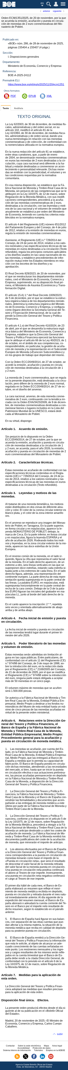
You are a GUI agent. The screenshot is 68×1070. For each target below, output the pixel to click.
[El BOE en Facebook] (34, 1058)
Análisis (18, 108)
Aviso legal (57, 1046)
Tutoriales (38, 1050)
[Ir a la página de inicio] (9, 6)
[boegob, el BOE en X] (25, 1058)
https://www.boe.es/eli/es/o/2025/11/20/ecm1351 (36, 84)
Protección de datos (42, 1048)
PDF (13, 96)
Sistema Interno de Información (17, 1050)
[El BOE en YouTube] (50, 1058)
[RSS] (17, 1058)
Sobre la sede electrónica (29, 1046)
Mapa (46, 1046)
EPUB (32, 96)
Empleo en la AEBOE (55, 1050)
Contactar (10, 1046)
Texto (6, 108)
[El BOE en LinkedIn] (42, 1058)
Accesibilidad (23, 1048)
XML (49, 96)
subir (60, 1034)
